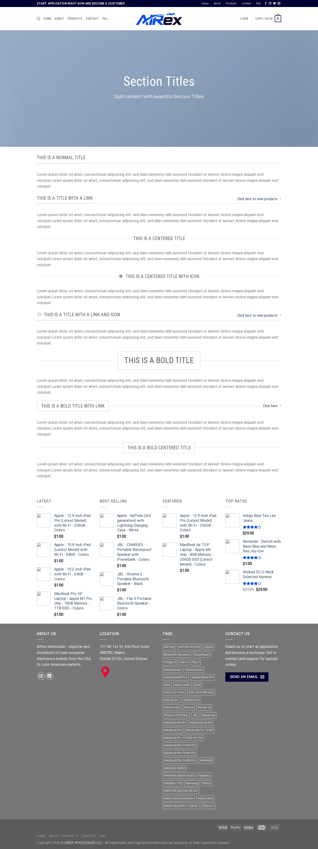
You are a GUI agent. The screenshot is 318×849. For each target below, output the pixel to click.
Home (205, 3)
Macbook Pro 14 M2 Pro (180, 745)
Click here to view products (257, 199)
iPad (197, 685)
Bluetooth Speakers (177, 654)
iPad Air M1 (171, 700)
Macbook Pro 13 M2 (199, 730)
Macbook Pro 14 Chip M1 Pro (183, 737)
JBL (195, 715)
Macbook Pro (173, 730)
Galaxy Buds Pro (202, 677)
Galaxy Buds (172, 669)
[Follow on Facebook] (265, 3)
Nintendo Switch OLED (179, 775)
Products (231, 3)
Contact (246, 3)
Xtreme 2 (208, 806)
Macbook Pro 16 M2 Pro (180, 760)
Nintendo (206, 760)
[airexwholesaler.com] (159, 19)
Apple (209, 647)
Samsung (192, 783)
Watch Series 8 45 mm (178, 798)
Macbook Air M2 (201, 722)
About (217, 3)
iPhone (188, 707)
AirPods (169, 647)
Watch (207, 783)
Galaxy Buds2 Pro (175, 677)
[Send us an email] (278, 3)
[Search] (38, 18)
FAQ (258, 3)
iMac (167, 685)
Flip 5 (195, 662)
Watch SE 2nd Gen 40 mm (181, 790)
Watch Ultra (205, 798)
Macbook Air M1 (175, 722)
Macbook (208, 715)
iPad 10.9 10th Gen (201, 692)
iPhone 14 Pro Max (176, 715)
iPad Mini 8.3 (191, 700)
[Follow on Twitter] (274, 3)
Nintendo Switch (175, 768)
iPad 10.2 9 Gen (174, 692)
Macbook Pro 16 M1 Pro (180, 753)
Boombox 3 (202, 654)
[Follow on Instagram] (270, 3)
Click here (270, 406)
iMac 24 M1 (182, 685)
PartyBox (204, 775)
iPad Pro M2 (172, 707)
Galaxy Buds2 (194, 669)
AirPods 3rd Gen (189, 647)
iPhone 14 (204, 707)
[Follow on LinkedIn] (49, 676)
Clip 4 (184, 662)
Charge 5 (170, 662)
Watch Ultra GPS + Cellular (181, 806)
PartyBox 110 (172, 783)
